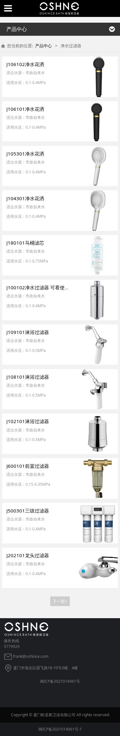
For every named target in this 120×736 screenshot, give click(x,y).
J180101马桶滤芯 (25, 242)
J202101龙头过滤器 (27, 555)
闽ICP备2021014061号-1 (60, 729)
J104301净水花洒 (25, 198)
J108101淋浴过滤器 (27, 377)
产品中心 (43, 46)
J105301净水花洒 (25, 153)
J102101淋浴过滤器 (27, 421)
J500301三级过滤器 (27, 510)
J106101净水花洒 (25, 109)
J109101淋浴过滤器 (27, 332)
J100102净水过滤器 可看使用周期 (42, 287)
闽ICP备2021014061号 (60, 681)
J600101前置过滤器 (27, 466)
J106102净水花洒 (25, 64)
